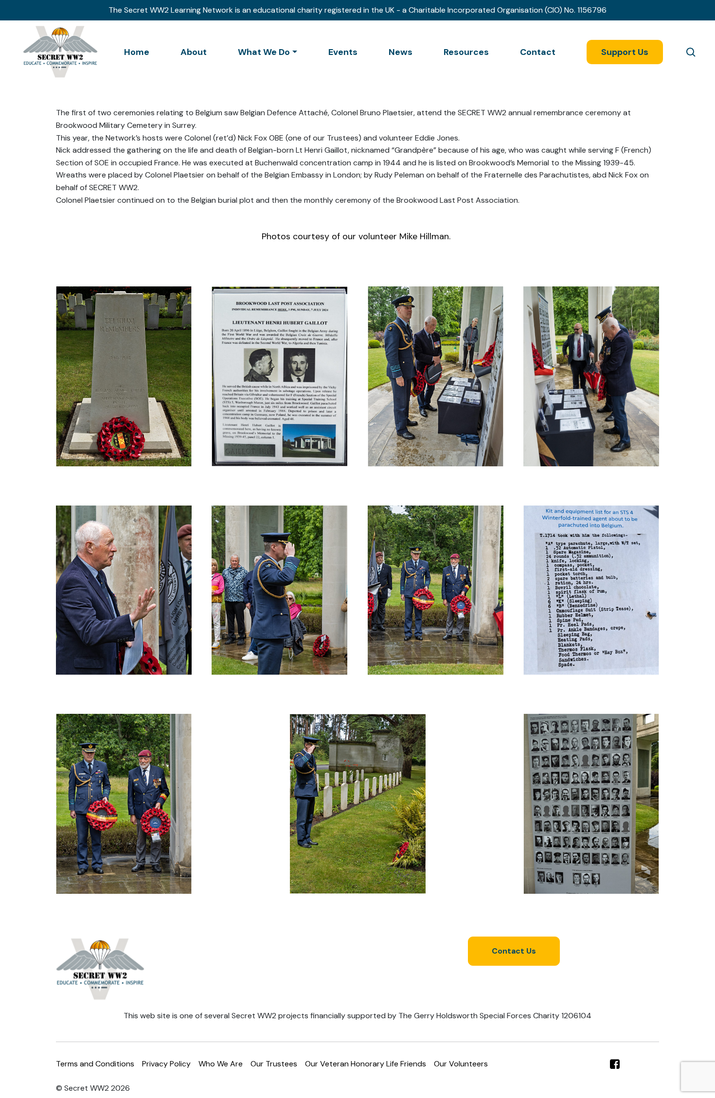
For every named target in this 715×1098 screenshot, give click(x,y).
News (400, 52)
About (193, 52)
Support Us (624, 52)
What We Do (264, 52)
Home (136, 52)
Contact (537, 52)
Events (343, 52)
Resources (466, 52)
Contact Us (514, 951)
